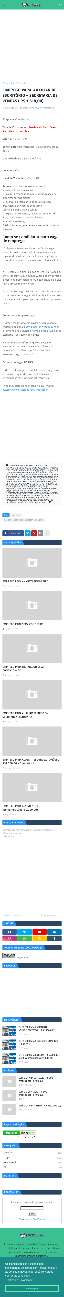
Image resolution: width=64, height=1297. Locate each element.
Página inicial (8, 83)
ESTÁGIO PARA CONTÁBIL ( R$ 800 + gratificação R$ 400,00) (37, 1079)
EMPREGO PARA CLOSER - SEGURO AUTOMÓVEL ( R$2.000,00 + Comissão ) (31, 761)
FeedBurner (39, 1219)
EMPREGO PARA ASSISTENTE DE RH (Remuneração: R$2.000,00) (23, 807)
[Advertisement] (32, 45)
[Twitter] (28, 533)
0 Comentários (47, 107)
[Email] (40, 533)
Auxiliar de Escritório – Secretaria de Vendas (24, 520)
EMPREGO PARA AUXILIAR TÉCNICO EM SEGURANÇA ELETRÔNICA (25, 715)
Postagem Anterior (13, 914)
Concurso (32, 1152)
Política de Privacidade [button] (19, 1280)
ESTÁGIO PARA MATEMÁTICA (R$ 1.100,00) (40, 1105)
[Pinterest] (34, 533)
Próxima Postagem (50, 914)
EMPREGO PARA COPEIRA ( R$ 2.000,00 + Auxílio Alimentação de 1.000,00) (39, 1057)
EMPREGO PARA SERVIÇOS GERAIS (22, 624)
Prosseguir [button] (32, 1288)
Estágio (32, 1157)
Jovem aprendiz (32, 1162)
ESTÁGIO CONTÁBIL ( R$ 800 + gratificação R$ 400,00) (34, 1093)
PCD (32, 1167)
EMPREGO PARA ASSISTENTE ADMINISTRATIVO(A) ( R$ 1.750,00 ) (36, 1029)
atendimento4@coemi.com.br (42, 326)
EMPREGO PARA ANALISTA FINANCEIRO (25, 581)
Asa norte (21, 83)
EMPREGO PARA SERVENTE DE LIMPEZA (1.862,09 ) (38, 1043)
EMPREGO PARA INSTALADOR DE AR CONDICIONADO (23, 668)
